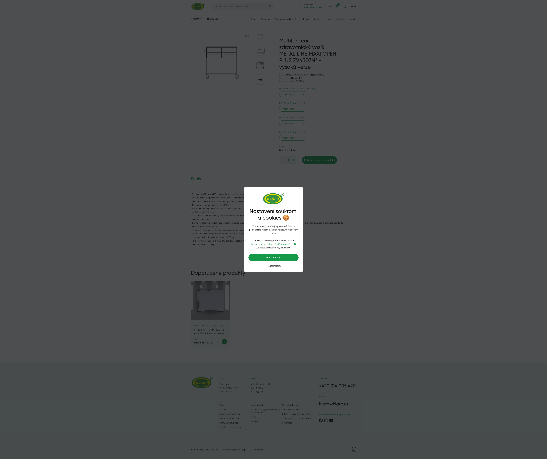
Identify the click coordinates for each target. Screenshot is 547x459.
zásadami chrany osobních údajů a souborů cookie (273, 244)
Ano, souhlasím (273, 257)
